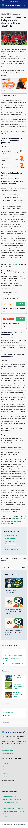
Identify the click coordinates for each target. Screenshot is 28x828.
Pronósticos (8, 710)
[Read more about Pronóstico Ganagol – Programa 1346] (14, 583)
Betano (5, 767)
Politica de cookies (7, 750)
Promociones (9, 712)
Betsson (5, 763)
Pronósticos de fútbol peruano (14, 663)
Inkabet (5, 776)
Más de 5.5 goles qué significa (14, 656)
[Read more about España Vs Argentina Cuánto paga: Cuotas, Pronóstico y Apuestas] (14, 602)
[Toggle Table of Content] (23, 95)
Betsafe (5, 773)
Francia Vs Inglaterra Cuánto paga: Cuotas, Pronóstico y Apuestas (13, 632)
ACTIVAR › (21, 304)
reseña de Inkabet (14, 264)
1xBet (5, 770)
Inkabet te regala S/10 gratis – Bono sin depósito (18, 694)
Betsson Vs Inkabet (10, 538)
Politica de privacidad (8, 753)
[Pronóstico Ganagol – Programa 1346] (8, 678)
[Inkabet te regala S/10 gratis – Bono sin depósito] (8, 695)
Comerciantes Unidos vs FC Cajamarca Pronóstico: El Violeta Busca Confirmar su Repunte (18, 686)
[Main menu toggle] (25, 5)
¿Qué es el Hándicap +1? (10, 796)
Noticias (7, 715)
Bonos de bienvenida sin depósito (13, 808)
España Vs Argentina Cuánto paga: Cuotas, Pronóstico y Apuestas (13, 611)
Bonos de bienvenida (11, 535)
